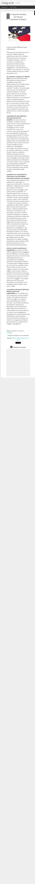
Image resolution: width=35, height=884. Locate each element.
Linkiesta (9, 333)
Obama (14, 338)
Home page (13, 7)
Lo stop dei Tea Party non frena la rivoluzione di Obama (18, 17)
